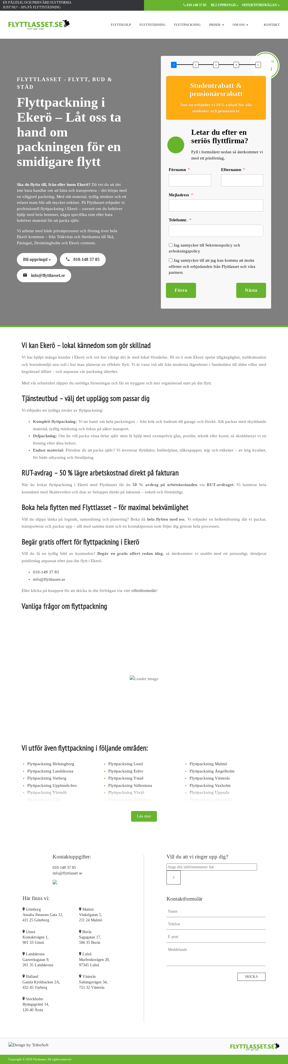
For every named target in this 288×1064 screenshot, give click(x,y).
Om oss (239, 24)
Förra (181, 290)
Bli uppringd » (224, 5)
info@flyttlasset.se (47, 275)
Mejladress (179, 195)
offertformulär (143, 590)
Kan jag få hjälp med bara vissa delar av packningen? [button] (100, 688)
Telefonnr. (178, 220)
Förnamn (177, 169)
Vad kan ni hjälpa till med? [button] (68, 630)
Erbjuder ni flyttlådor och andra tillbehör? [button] (87, 728)
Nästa (251, 290)
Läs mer (144, 816)
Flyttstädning (153, 24)
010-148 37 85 (196, 5)
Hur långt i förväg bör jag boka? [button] (74, 708)
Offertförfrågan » (261, 5)
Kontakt (272, 24)
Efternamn (231, 169)
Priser (215, 24)
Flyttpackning (187, 24)
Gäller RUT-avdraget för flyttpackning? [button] (83, 669)
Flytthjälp (121, 24)
